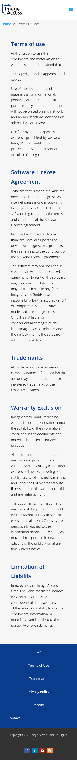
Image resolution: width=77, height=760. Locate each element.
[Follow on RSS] (50, 750)
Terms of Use (38, 665)
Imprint (38, 705)
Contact (14, 718)
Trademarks (38, 678)
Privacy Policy (38, 691)
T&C (38, 652)
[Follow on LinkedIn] (35, 750)
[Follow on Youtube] (42, 750)
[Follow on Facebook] (27, 750)
